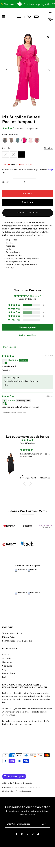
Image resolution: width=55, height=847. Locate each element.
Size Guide (7, 666)
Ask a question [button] (27, 335)
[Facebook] (16, 834)
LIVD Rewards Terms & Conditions (17, 641)
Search (5, 655)
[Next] (49, 70)
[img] (8, 356)
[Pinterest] (27, 834)
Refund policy (7, 788)
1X (6, 154)
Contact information (23, 791)
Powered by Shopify (23, 783)
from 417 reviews (27, 443)
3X (21, 154)
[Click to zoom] (48, 37)
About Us (6, 658)
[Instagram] (33, 834)
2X (13, 154)
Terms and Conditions (12, 633)
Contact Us (7, 662)
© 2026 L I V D (8, 783)
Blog (4, 669)
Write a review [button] (27, 327)
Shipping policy (8, 791)
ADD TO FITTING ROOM (27, 213)
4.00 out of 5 (35, 296)
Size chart (48, 148)
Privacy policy (20, 788)
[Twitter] (22, 834)
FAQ (4, 677)
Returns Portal (8, 673)
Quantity (6, 182)
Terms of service (34, 788)
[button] (8, 128)
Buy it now (27, 202)
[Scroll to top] (48, 839)
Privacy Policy (8, 637)
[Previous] (6, 70)
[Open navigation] (6, 16)
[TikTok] (38, 834)
